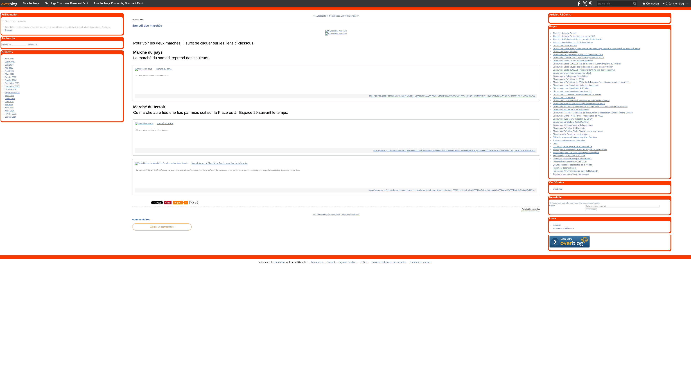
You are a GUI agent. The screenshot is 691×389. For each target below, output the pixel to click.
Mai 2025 (9, 105)
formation (557, 225)
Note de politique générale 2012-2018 (569, 156)
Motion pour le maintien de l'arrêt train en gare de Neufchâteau (580, 149)
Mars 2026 (9, 74)
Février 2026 (10, 77)
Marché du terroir (165, 123)
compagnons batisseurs (563, 228)
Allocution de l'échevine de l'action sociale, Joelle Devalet (577, 39)
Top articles (317, 262)
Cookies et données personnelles (389, 262)
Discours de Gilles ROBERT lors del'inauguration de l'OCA (578, 58)
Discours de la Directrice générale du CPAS (572, 73)
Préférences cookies (420, 262)
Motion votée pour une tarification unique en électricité (576, 152)
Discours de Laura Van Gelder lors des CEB (572, 91)
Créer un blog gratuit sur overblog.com (569, 242)
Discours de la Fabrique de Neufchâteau (570, 76)
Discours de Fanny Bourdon (565, 51)
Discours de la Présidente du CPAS (568, 79)
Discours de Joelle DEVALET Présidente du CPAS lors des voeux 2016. (584, 70)
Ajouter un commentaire (162, 227)
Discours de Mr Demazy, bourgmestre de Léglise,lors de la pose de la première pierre (590, 107)
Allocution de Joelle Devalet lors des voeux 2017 (574, 36)
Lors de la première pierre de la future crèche (572, 146)
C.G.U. (364, 262)
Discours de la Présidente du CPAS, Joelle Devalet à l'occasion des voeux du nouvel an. (591, 82)
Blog (7, 21)
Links (555, 143)
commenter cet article (529, 211)
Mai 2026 (9, 68)
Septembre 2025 (12, 92)
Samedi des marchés (147, 25)
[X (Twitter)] (584, 3)
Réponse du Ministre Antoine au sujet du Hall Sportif (575, 171)
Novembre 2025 (12, 86)
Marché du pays (163, 69)
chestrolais (557, 189)
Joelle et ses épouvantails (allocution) (569, 140)
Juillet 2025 (10, 98)
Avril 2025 (9, 108)
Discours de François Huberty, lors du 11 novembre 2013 (578, 54)
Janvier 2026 (10, 80)
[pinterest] (590, 3)
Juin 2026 (9, 65)
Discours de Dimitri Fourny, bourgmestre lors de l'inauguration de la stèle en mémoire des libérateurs (596, 48)
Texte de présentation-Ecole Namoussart (571, 174)
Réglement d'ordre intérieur (564, 168)
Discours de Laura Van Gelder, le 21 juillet (571, 88)
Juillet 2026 (10, 62)
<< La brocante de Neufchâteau (326, 16)
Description (10, 27)
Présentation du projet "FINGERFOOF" (570, 162)
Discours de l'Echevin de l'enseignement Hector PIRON (577, 94)
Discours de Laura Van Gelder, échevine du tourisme (576, 85)
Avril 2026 (9, 71)
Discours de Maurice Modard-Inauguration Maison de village (579, 103)
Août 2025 (9, 95)
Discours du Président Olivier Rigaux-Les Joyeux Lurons (578, 131)
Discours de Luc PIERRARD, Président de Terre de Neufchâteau (581, 100)
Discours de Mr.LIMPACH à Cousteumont (571, 110)
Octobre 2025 (11, 89)
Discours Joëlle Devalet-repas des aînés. (571, 134)
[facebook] (579, 3)
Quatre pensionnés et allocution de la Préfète (572, 165)
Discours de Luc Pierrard (564, 97)
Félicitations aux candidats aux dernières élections (575, 137)
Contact (8, 30)
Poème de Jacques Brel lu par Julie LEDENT (572, 159)
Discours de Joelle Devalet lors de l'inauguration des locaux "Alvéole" (583, 67)
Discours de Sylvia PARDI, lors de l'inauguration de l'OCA (578, 116)
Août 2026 (9, 59)
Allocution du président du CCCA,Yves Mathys (573, 42)
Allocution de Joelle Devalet (565, 33)
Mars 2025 (9, 111)
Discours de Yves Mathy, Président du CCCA (572, 119)
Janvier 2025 (10, 117)
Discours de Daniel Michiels (565, 45)
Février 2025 (10, 114)
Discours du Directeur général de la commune (573, 125)
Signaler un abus (348, 262)
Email (551, 206)
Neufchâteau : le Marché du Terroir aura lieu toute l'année (219, 163)
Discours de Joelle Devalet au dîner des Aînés (573, 61)
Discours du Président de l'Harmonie (569, 128)
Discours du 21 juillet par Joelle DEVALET (571, 122)
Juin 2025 (9, 101)
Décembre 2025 (12, 83)
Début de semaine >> (350, 16)
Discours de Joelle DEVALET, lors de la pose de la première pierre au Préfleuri (587, 64)
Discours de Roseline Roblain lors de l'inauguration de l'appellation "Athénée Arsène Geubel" (593, 113)
